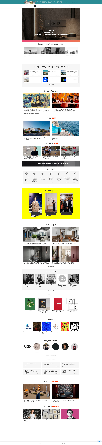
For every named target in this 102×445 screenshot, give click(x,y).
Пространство (26, 139)
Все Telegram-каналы (50, 355)
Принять (63, 443)
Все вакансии (51, 376)
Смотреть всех (51, 290)
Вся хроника (50, 220)
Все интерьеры (51, 266)
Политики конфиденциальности (55, 443)
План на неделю (27, 402)
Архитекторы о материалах (28, 158)
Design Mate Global (46, 158)
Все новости (50, 62)
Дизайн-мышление (55, 401)
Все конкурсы (51, 84)
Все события (50, 186)
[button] (90, 433)
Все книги (51, 315)
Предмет (53, 139)
